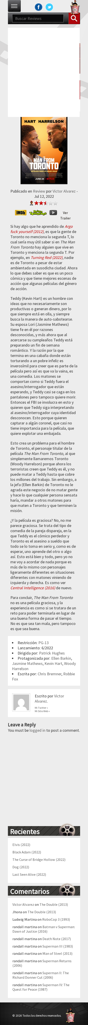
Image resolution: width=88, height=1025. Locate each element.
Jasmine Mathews (27, 663)
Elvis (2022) (21, 844)
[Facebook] (38, 7)
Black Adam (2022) (26, 852)
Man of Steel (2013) (57, 953)
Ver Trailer (65, 212)
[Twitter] (49, 7)
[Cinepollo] (75, 8)
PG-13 (43, 642)
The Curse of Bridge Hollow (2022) (38, 859)
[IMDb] (22, 212)
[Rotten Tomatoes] (39, 212)
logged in (37, 730)
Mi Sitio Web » (42, 711)
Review (39, 191)
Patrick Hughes (52, 653)
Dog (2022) (20, 867)
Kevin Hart (53, 663)
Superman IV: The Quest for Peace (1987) (40, 987)
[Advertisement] (44, 72)
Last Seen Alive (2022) (29, 874)
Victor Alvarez (64, 191)
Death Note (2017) (56, 938)
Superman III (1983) (57, 946)
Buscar (74, 18)
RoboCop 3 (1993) (56, 919)
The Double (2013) (53, 904)
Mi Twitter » (41, 707)
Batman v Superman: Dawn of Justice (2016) (43, 929)
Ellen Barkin (61, 658)
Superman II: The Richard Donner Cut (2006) (40, 975)
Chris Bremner (49, 673)
